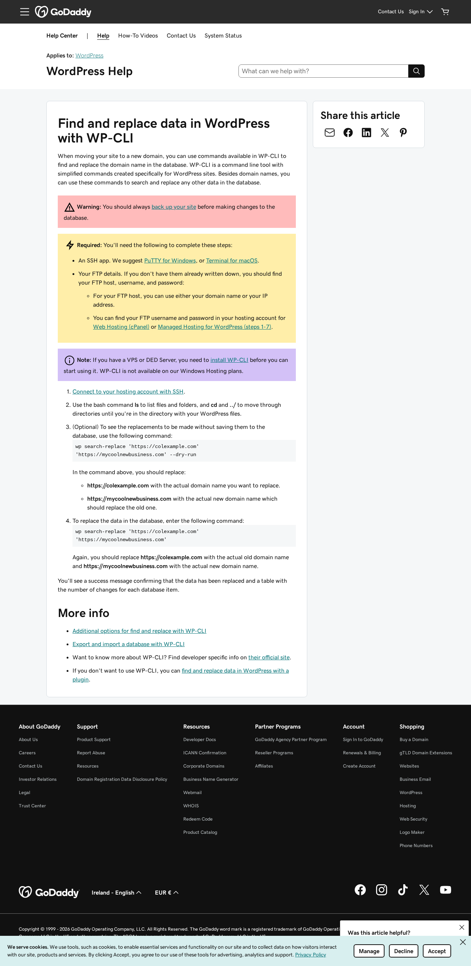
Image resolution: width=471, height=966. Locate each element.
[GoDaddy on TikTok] (403, 894)
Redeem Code (198, 819)
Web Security (413, 819)
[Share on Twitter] (385, 132)
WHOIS (191, 805)
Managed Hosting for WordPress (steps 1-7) (214, 326)
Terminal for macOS (232, 260)
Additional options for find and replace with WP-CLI (139, 631)
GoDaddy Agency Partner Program (291, 739)
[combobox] (324, 71)
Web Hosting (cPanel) (121, 326)
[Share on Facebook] (348, 132)
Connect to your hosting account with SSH (128, 391)
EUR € (163, 892)
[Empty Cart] (445, 12)
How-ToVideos (138, 35)
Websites (409, 766)
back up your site (174, 206)
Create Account (359, 766)
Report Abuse (91, 752)
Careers (27, 752)
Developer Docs (199, 739)
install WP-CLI (229, 360)
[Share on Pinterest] (403, 132)
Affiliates (264, 766)
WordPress (89, 55)
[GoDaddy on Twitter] (424, 894)
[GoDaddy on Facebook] (360, 894)
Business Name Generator (210, 779)
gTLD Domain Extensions (426, 752)
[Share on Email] (330, 132)
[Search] (416, 71)
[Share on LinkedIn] (366, 132)
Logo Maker (412, 832)
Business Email (415, 779)
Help (103, 35)
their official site (269, 657)
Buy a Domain (414, 739)
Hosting (408, 805)
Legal (24, 792)
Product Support (94, 739)
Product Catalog (200, 832)
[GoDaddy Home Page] (49, 892)
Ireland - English (113, 892)
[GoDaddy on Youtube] (445, 894)
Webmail (192, 792)
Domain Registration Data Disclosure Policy (122, 779)
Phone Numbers (416, 845)
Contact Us (181, 35)
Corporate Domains (203, 766)
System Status (223, 35)
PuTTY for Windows (170, 260)
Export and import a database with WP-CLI (128, 644)
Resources (88, 766)
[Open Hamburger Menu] (22, 12)
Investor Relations (38, 779)
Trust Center (32, 805)
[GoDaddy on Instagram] (381, 894)
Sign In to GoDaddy (363, 739)
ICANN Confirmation (204, 752)
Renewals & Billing (362, 752)
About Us (28, 739)
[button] (461, 927)
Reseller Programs (274, 752)
